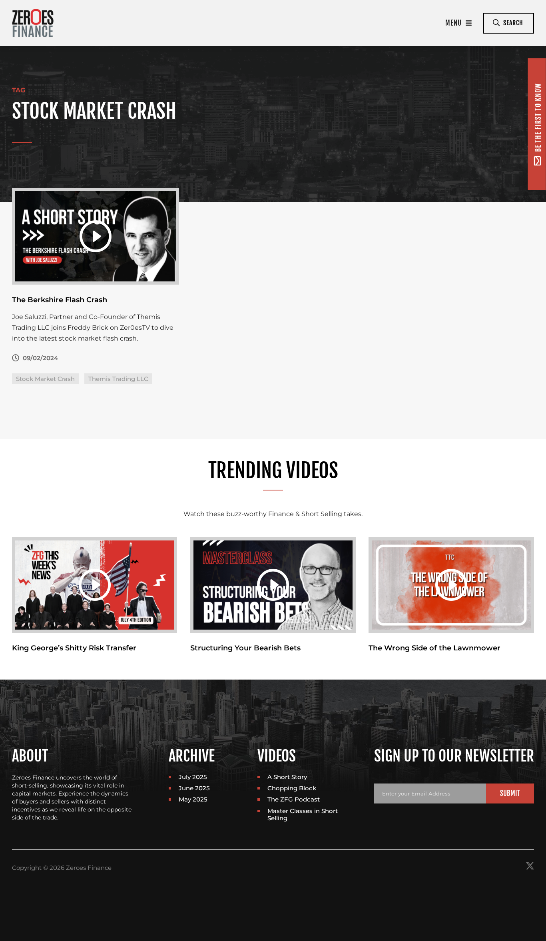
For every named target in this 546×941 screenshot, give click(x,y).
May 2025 (193, 799)
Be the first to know (538, 118)
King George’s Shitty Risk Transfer (74, 648)
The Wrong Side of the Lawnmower (434, 648)
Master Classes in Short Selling (302, 814)
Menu (454, 23)
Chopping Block (291, 788)
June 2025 (194, 788)
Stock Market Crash (45, 379)
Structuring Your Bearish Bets (245, 648)
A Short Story (287, 777)
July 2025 (193, 777)
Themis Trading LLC (118, 379)
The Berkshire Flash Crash (59, 299)
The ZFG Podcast (293, 799)
